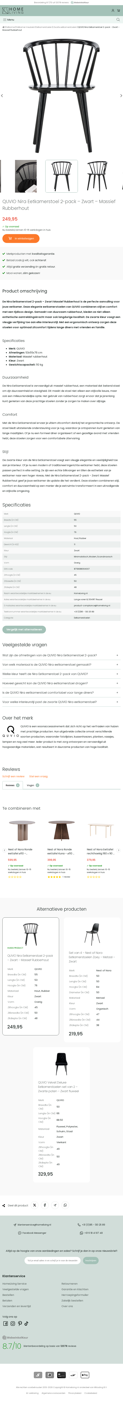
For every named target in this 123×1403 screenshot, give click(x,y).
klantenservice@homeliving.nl (34, 1224)
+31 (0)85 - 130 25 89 (93, 1224)
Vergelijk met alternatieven (24, 629)
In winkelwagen (24, 238)
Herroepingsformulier (75, 1295)
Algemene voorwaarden (53, 1393)
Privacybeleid (74, 1393)
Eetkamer (10, 27)
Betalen (7, 1300)
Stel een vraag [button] (38, 776)
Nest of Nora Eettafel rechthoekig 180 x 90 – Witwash (101, 847)
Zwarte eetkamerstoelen (65, 27)
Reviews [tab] (10, 785)
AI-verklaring (32, 1393)
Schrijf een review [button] (13, 776)
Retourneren (70, 1284)
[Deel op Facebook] (45, 1205)
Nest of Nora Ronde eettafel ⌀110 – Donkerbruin (22, 847)
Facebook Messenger (34, 1233)
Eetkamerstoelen (44, 27)
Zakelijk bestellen (72, 1300)
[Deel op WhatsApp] (65, 1205)
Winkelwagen (119, 11)
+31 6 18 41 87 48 (93, 1233)
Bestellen (8, 1295)
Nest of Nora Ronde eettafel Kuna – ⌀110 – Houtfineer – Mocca (61, 847)
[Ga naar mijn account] (113, 11)
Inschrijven (90, 1260)
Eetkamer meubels (25, 27)
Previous (2, 95)
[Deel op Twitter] (34, 1205)
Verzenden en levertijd (16, 1306)
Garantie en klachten (75, 1289)
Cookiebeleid (90, 1393)
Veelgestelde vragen (15, 1289)
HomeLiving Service (14, 1284)
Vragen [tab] (30, 785)
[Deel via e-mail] (55, 1205)
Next (121, 95)
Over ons (67, 1306)
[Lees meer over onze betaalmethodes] (38, 1375)
